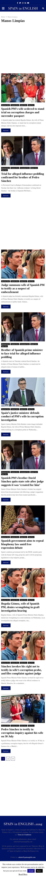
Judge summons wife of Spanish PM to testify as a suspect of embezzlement (23, 288)
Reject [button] (39, 871)
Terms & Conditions (24, 834)
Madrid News (23, 105)
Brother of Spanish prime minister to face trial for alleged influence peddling (22, 353)
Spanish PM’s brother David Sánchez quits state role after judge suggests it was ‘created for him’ (22, 481)
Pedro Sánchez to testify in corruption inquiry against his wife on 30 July (22, 733)
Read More (23, 874)
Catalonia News (15, 105)
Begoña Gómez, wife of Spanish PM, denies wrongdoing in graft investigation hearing (20, 607)
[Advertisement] (23, 48)
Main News (31, 105)
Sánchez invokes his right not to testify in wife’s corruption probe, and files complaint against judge (21, 670)
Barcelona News (5, 105)
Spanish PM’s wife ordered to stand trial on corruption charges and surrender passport (22, 112)
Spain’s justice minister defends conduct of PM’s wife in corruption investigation (22, 416)
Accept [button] (31, 871)
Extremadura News (24, 168)
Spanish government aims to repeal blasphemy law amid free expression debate (22, 544)
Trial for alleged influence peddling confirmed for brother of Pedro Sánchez (22, 177)
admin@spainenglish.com (27, 857)
